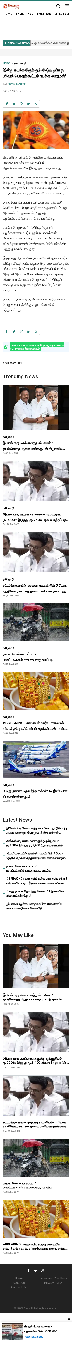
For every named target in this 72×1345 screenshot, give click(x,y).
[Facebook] (28, 1270)
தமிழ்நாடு (20, 63)
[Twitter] (35, 1270)
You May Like (13, 363)
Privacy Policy (53, 1282)
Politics (44, 13)
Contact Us (18, 1287)
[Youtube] (43, 1270)
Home (8, 13)
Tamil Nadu (25, 13)
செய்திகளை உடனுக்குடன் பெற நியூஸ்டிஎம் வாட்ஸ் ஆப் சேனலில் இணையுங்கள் (37, 347)
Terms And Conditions (53, 1278)
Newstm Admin (17, 83)
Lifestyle (62, 13)
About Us (19, 1282)
